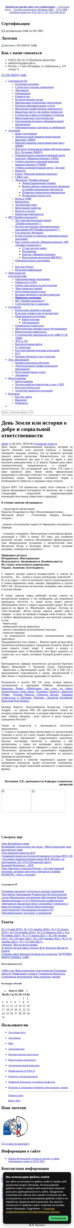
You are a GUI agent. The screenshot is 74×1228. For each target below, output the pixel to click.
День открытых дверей (46, 976)
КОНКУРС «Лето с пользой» (18, 874)
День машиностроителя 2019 (18, 852)
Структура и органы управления (45, 891)
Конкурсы (59, 973)
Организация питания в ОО (37, 909)
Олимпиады (45, 973)
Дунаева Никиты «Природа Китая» (36, 694)
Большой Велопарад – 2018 (17, 865)
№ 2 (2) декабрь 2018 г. (37, 929)
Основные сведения (13, 891)
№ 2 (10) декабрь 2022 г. (48, 938)
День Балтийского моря (15, 843)
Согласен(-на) (58, 1218)
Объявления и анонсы (25, 973)
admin (4, 443)
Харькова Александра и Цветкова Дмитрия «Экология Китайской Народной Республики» (37, 697)
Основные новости (46, 443)
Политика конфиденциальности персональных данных (32, 1210)
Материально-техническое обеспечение (33, 897)
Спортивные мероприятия (16, 976)
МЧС (10, 1043)
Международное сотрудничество (34, 970)
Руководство (39, 894)
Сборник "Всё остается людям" (19, 944)
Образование (23, 894)
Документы (8, 894)
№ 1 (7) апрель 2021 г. (35, 935)
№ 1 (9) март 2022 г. (21, 938)
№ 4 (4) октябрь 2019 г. (23, 932)
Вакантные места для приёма (34, 903)
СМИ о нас (7, 970)
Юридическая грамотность (31, 331)
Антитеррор (14, 1038)
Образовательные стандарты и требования (26, 912)
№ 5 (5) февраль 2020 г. (50, 932)
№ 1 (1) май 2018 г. (12, 929)
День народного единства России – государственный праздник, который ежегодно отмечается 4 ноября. (32, 870)
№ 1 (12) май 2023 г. (31, 941)
